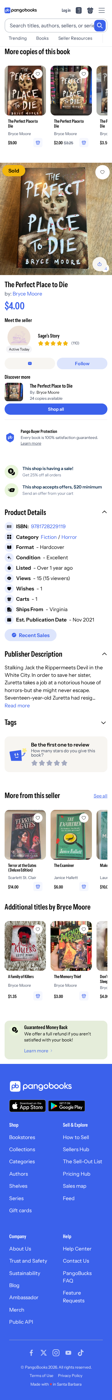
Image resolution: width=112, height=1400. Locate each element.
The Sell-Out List (82, 1161)
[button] (56, 513)
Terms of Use (41, 1375)
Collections (22, 1149)
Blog (14, 1285)
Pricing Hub (76, 1174)
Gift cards (20, 1210)
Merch (16, 1310)
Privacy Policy (70, 1375)
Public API (21, 1322)
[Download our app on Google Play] (66, 1105)
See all (100, 795)
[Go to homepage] (21, 10)
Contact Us (76, 1261)
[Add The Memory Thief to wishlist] (83, 929)
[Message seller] (30, 363)
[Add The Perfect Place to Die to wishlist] (102, 172)
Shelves (18, 1186)
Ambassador (23, 1297)
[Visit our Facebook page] (31, 1352)
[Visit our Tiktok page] (80, 1352)
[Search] (100, 25)
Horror (69, 537)
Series (16, 1198)
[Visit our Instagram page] (56, 1352)
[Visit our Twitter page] (43, 1352)
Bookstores (22, 1137)
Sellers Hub (76, 1149)
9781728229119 (48, 526)
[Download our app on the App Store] (27, 1106)
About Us (20, 1249)
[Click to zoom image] (56, 219)
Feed (69, 1198)
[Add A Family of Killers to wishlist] (38, 929)
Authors (18, 1174)
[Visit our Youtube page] (68, 1352)
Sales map (74, 1186)
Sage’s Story (48, 336)
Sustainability (24, 1273)
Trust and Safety (28, 1261)
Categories (22, 1161)
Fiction (49, 537)
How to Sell (76, 1137)
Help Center (77, 1249)
